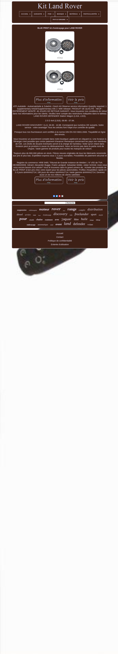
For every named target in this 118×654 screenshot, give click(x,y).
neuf (51, 225)
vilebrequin (33, 210)
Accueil (59, 233)
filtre (76, 219)
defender (79, 224)
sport (93, 214)
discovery (60, 214)
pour (23, 219)
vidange (98, 220)
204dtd (92, 220)
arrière (28, 215)
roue (34, 215)
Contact (59, 237)
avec (57, 219)
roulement (49, 220)
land (67, 223)
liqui (39, 215)
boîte (71, 215)
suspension (22, 210)
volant (90, 224)
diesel (20, 214)
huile (84, 219)
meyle (101, 215)
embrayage (31, 225)
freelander (82, 214)
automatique (43, 224)
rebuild (31, 220)
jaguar (66, 219)
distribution (95, 209)
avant (59, 224)
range (71, 209)
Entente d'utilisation (60, 244)
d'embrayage (47, 215)
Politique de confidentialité (60, 241)
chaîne (39, 219)
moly (64, 210)
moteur (44, 209)
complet (82, 210)
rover (56, 209)
